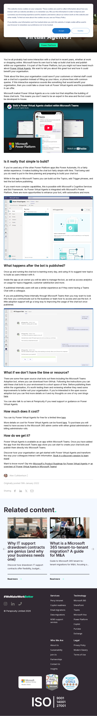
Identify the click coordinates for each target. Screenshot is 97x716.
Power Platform (48, 45)
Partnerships (56, 659)
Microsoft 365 (80, 600)
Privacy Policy (80, 645)
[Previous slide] (4, 549)
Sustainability (56, 650)
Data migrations (57, 614)
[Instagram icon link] (5, 603)
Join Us (53, 654)
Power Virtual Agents (20, 68)
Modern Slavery (81, 650)
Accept (61, 31)
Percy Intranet (56, 600)
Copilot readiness (58, 605)
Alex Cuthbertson (17, 475)
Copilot (77, 624)
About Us (54, 645)
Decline (80, 31)
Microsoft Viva (80, 614)
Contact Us (55, 664)
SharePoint (79, 605)
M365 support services (56, 621)
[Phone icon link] (20, 603)
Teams (77, 610)
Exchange (78, 633)
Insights (54, 669)
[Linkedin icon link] (13, 603)
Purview (77, 629)
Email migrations (57, 610)
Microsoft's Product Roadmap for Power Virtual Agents (60, 463)
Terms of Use (80, 654)
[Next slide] (93, 549)
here (6, 396)
